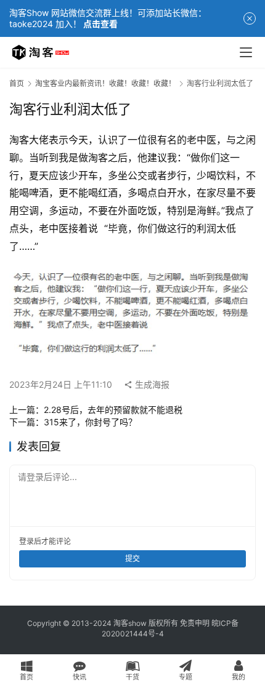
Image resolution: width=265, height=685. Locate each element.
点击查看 (100, 23)
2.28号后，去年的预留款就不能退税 (113, 409)
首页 (16, 83)
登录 (26, 541)
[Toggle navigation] (246, 52)
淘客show (130, 623)
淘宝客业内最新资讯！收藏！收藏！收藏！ (105, 83)
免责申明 (195, 623)
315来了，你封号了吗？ (90, 422)
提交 (132, 558)
